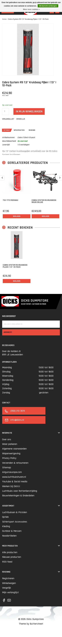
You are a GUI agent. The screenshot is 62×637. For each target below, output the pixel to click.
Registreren (8, 578)
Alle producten (9, 552)
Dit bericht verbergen (48, 6)
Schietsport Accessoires (14, 521)
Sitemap (6, 467)
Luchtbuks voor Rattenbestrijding (19, 491)
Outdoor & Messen (11, 531)
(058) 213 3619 (17, 410)
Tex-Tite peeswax (10, 200)
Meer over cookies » (31, 9)
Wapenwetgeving (11, 453)
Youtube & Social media (14, 481)
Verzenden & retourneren (15, 463)
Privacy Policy (9, 458)
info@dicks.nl (17, 420)
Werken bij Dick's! (11, 486)
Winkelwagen (9, 583)
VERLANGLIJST (8, 119)
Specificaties (19, 130)
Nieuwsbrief (9, 316)
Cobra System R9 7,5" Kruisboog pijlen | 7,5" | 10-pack (28, 19)
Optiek (5, 517)
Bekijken (16, 216)
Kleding (6, 526)
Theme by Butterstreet (31, 623)
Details (6, 130)
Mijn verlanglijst (10, 592)
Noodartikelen (9, 535)
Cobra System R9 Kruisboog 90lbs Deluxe (44, 201)
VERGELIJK (20, 119)
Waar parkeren (9, 444)
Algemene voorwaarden (14, 448)
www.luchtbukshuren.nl (14, 477)
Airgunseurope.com (12, 472)
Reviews (32, 130)
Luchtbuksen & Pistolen (14, 512)
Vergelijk (6, 587)
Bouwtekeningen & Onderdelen (18, 495)
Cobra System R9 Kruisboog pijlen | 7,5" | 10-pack (15, 266)
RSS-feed (7, 561)
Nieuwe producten (11, 557)
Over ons (6, 439)
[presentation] (2, 178)
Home (4, 19)
